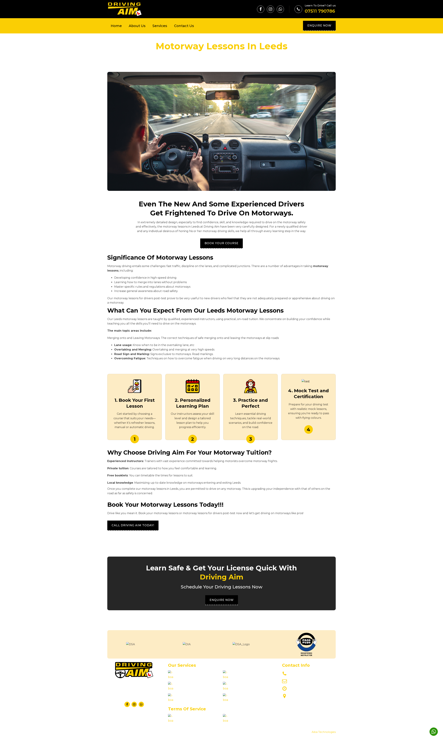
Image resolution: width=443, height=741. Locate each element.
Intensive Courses (241, 677)
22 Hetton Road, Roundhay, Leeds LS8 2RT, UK (308, 698)
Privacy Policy (183, 720)
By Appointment (300, 688)
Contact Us (184, 26)
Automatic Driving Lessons (247, 688)
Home (116, 26)
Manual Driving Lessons (190, 688)
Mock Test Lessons (241, 700)
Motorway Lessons (186, 700)
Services (159, 26)
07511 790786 (320, 11)
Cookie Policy (238, 720)
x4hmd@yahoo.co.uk (303, 681)
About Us (137, 26)
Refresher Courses (187, 677)
